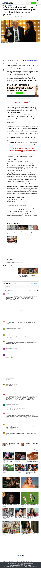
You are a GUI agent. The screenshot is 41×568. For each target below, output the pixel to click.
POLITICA (4, 5)
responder (7, 337)
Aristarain (13, 262)
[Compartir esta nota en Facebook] (4, 58)
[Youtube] (19, 558)
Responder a (9, 385)
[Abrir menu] (3, 3)
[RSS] (24, 558)
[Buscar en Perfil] (37, 0)
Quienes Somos (9, 561)
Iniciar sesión (32, 283)
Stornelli (8, 262)
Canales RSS (5, 561)
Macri (21, 262)
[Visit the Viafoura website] (36, 449)
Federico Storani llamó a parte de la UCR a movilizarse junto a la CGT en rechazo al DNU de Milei (23, 150)
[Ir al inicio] (8, 3)
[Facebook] (14, 558)
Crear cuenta (36, 283)
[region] (20, 366)
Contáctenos (14, 561)
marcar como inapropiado (36, 302)
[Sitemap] (27, 558)
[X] (16, 558)
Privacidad (18, 561)
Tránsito (31, 561)
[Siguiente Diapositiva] (37, 274)
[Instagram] (22, 558)
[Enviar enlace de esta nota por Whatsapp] (4, 64)
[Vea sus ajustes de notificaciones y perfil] (37, 3)
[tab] (7, 290)
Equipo (21, 561)
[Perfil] (21, 555)
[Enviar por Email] (4, 67)
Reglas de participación (26, 561)
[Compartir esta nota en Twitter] (4, 61)
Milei (17, 262)
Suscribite (19, 92)
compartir (32, 337)
